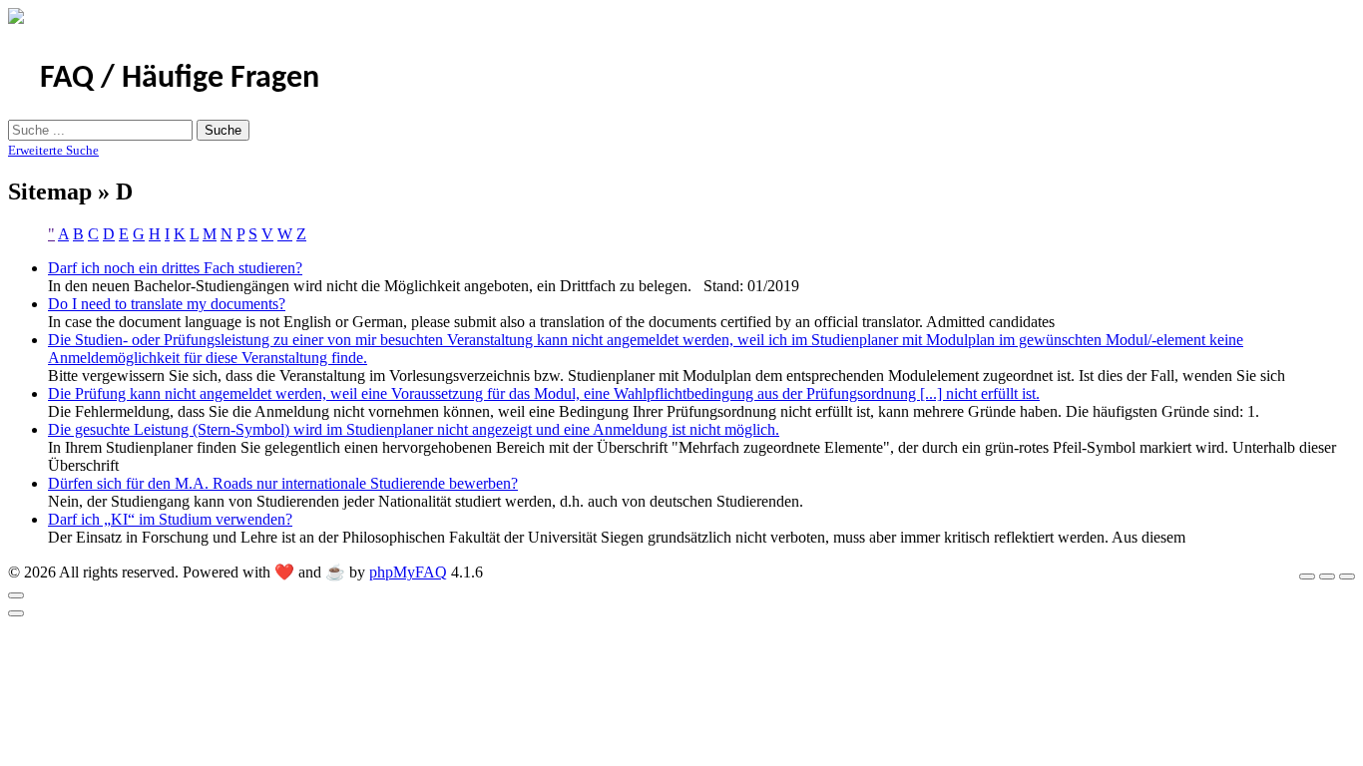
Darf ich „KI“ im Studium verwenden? (170, 519)
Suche (223, 130)
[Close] (16, 595)
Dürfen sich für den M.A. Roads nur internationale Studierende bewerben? (283, 483)
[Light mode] (1307, 576)
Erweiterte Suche (53, 150)
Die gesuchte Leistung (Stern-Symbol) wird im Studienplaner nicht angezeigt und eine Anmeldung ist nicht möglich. (413, 429)
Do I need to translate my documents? (166, 303)
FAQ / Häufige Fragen (179, 79)
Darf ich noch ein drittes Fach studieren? (175, 267)
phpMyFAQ (408, 572)
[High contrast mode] (1347, 576)
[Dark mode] (1327, 576)
